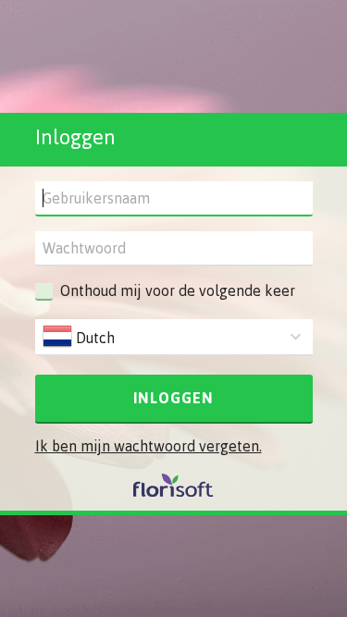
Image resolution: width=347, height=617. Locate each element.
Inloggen (173, 398)
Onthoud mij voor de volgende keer (177, 290)
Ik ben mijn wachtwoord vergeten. (148, 446)
